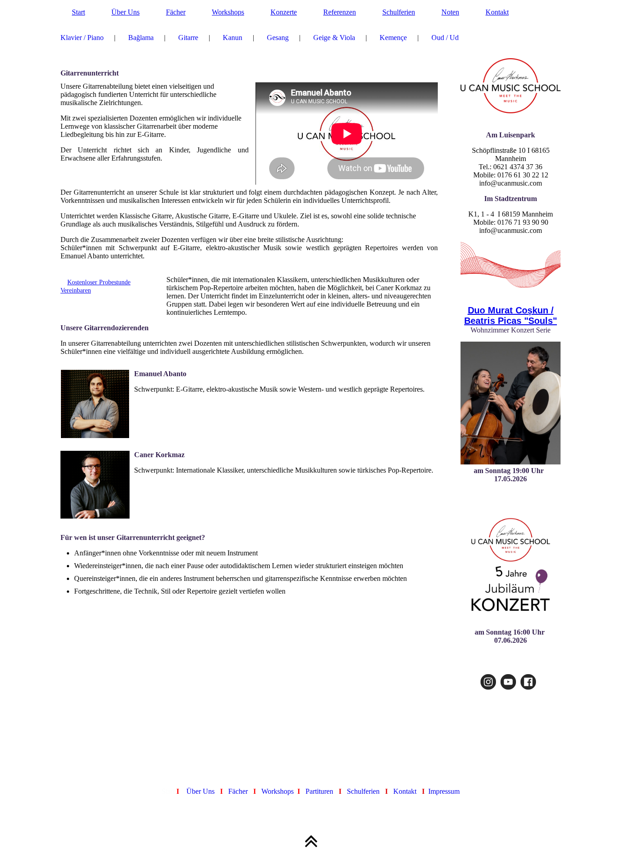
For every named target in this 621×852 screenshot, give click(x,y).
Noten (450, 12)
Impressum (444, 791)
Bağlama (141, 37)
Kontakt (497, 12)
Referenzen (339, 12)
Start (78, 12)
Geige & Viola (334, 37)
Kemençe (393, 37)
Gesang (278, 37)
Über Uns (125, 12)
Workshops (228, 12)
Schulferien (398, 12)
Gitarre (188, 37)
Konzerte (283, 12)
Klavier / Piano (82, 37)
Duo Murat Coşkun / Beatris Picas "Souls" (510, 315)
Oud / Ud (445, 37)
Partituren (319, 791)
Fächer (175, 12)
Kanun (232, 37)
